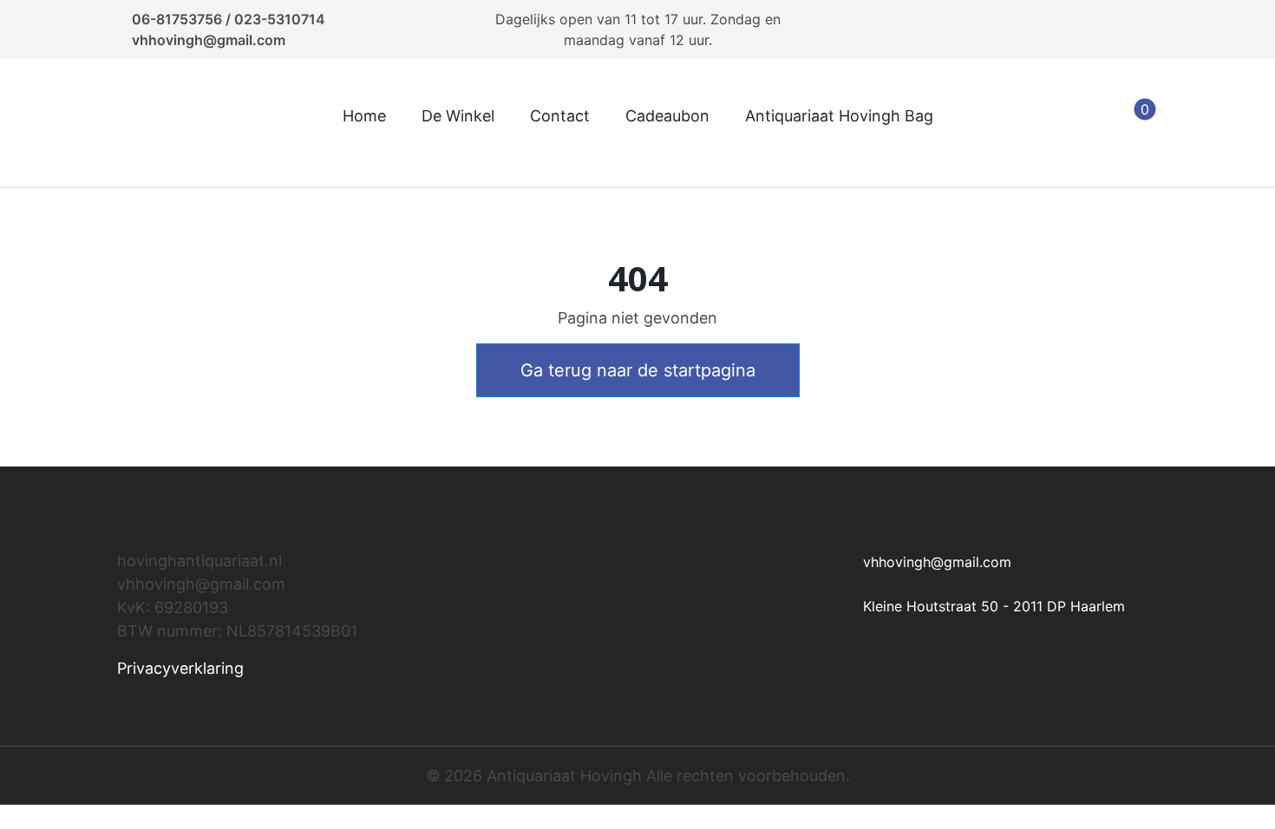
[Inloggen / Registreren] (1049, 123)
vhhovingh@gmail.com (208, 40)
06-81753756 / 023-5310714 (228, 19)
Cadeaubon (667, 116)
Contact (560, 116)
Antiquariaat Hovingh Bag (839, 116)
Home (364, 116)
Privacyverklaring (180, 668)
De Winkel (458, 116)
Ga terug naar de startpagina (637, 370)
